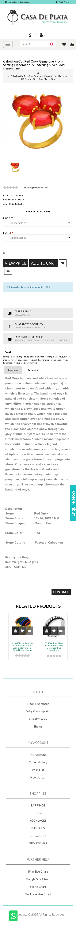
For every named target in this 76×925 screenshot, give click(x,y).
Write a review (40, 187)
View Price (15, 263)
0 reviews (27, 187)
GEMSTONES (38, 843)
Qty (5, 253)
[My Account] (42, 34)
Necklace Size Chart (38, 894)
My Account (38, 754)
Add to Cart (43, 263)
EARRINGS (38, 805)
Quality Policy (38, 719)
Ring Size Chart (38, 871)
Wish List (38, 770)
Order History (38, 762)
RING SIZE (8, 218)
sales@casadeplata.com (20, 2)
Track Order (64, 2)
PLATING (7, 233)
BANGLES (38, 828)
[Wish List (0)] (64, 44)
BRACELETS (38, 835)
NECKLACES (38, 820)
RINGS (38, 813)
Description (13, 370)
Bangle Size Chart (38, 879)
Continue (61, 592)
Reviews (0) (33, 370)
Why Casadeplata (38, 711)
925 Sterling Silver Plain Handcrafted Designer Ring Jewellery (54, 646)
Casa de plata (16, 195)
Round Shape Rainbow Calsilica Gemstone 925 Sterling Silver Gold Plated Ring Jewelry (22, 646)
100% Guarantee (38, 703)
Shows (38, 726)
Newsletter (38, 777)
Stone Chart (38, 886)
